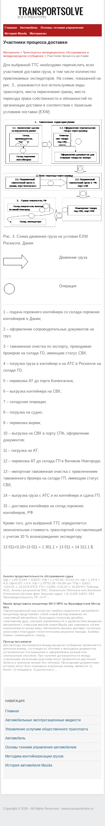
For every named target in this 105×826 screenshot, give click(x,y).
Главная (11, 27)
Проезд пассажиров (17, 641)
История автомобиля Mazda (28, 765)
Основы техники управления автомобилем (40, 747)
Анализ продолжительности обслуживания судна (38, 576)
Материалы (38, 33)
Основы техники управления (62, 27)
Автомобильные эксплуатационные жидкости (43, 720)
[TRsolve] (52, 12)
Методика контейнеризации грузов (34, 756)
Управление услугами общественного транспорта (46, 729)
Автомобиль (29, 27)
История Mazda (16, 33)
